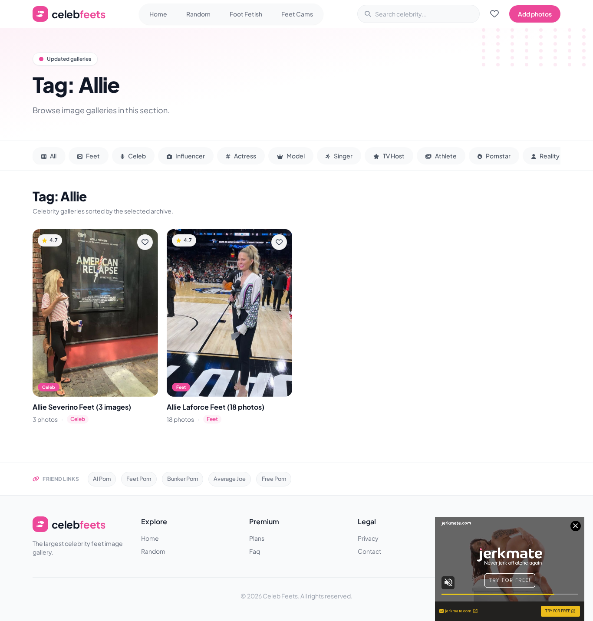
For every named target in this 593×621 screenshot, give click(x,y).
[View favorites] (494, 13)
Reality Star (556, 156)
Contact (369, 551)
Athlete (445, 156)
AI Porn (102, 478)
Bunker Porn (182, 478)
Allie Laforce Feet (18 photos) (215, 406)
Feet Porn (138, 478)
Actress (244, 156)
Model (295, 156)
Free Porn (274, 478)
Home (158, 14)
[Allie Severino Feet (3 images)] (95, 312)
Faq (254, 551)
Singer (343, 156)
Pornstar (498, 156)
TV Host (393, 156)
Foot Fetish (246, 14)
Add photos (535, 14)
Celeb (136, 156)
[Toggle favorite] (145, 242)
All (52, 156)
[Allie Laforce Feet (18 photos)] (229, 312)
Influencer (190, 156)
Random (198, 14)
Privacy (368, 538)
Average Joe (230, 478)
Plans (256, 538)
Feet (92, 156)
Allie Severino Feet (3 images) (82, 406)
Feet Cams (297, 14)
